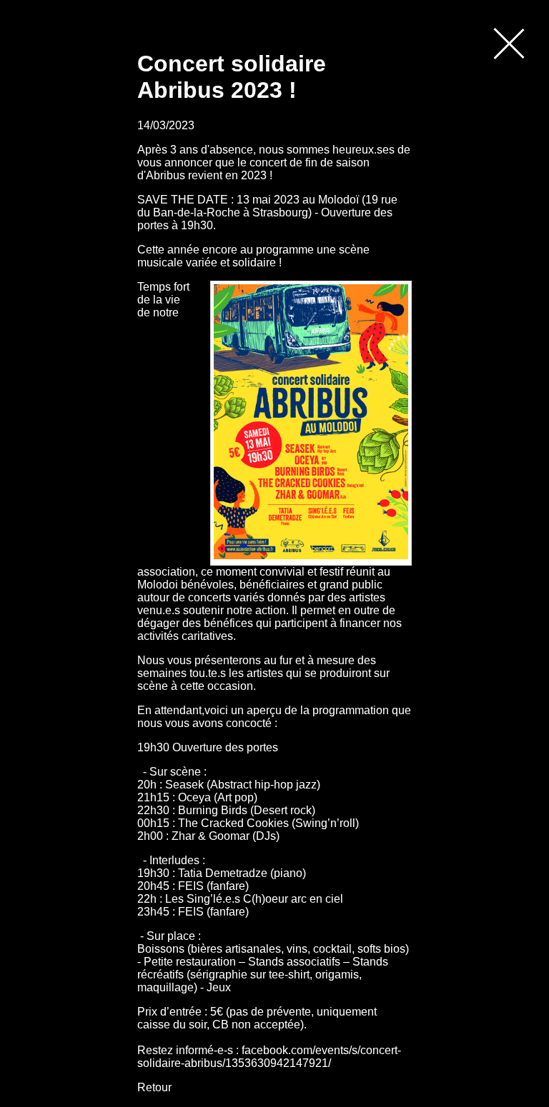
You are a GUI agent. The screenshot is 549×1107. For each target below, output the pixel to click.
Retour (154, 1087)
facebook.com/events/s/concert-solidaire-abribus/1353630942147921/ (269, 1056)
